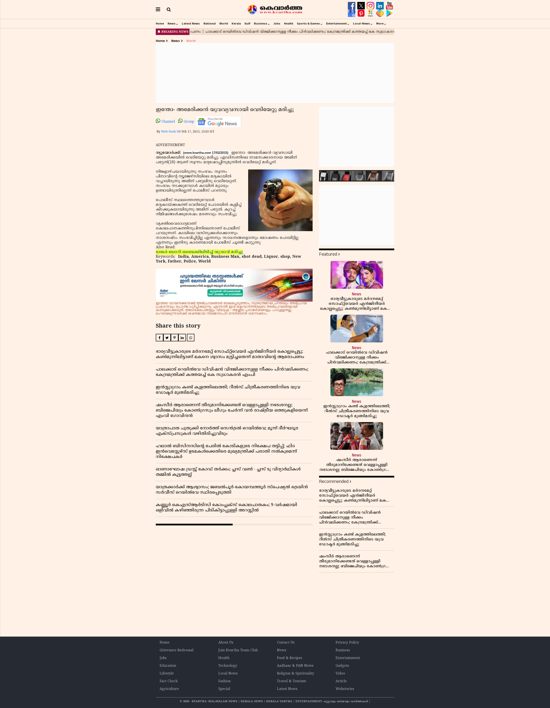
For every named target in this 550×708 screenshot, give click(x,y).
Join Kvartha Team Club (238, 650)
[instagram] (371, 6)
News (172, 23)
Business (260, 23)
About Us (225, 643)
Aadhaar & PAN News (295, 666)
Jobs (276, 23)
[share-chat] (380, 13)
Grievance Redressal (176, 650)
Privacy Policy (347, 643)
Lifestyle (167, 673)
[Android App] (389, 13)
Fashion (224, 681)
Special (224, 689)
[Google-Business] (352, 13)
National (209, 23)
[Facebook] (352, 6)
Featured (328, 254)
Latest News (191, 23)
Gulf (247, 23)
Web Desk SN (171, 132)
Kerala (236, 23)
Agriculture (169, 689)
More (379, 23)
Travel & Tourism (291, 681)
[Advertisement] (275, 73)
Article (341, 681)
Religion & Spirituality (295, 673)
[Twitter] (361, 6)
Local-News (361, 23)
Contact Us (286, 643)
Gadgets (342, 666)
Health (288, 23)
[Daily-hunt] (371, 13)
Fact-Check (169, 681)
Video (340, 673)
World (223, 23)
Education (168, 666)
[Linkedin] (380, 6)
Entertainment (336, 23)
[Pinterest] (361, 13)
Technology (227, 666)
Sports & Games (308, 23)
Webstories (345, 689)
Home (160, 23)
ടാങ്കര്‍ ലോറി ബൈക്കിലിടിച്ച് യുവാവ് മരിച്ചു (199, 252)
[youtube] (389, 6)
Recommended (333, 481)
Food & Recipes (289, 658)
